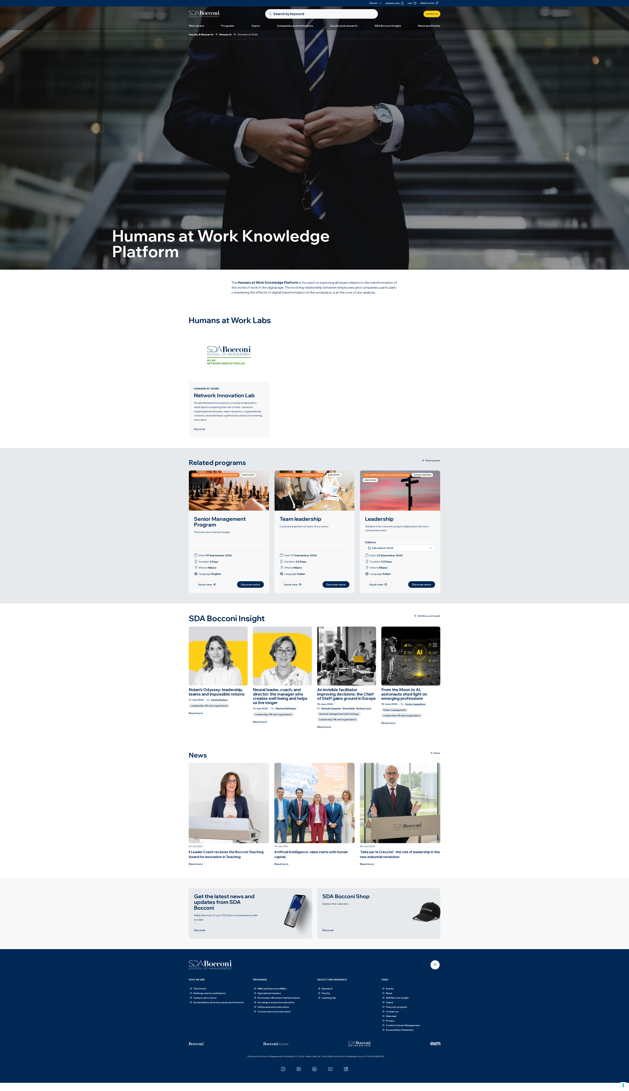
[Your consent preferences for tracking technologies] (623, 1085)
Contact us (432, 14)
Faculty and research (343, 25)
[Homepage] (210, 965)
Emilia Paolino (219, 700)
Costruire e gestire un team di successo (304, 526)
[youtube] (330, 1069)
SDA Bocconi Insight (388, 25)
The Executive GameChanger (212, 532)
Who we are (196, 25)
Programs (227, 25)
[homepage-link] (204, 14)
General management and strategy (339, 713)
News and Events (429, 25)
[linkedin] (314, 1069)
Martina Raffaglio (286, 708)
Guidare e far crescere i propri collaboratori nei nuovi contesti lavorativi (397, 528)
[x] (298, 1069)
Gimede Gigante (331, 708)
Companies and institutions (295, 25)
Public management (394, 709)
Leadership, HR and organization (209, 705)
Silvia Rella (348, 708)
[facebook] (283, 1069)
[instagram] (346, 1069)
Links (384, 979)
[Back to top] (435, 965)
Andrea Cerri (363, 708)
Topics (255, 25)
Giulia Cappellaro (415, 704)
